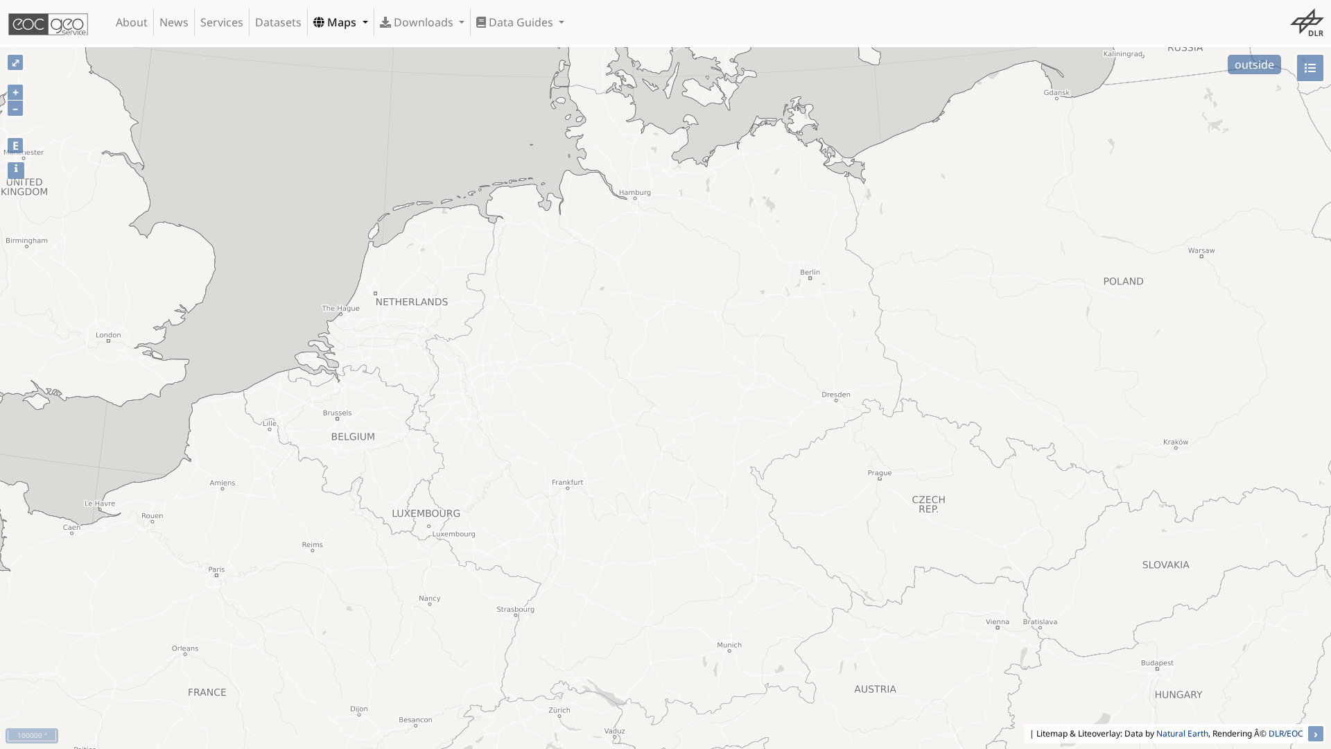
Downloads (423, 22)
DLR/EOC (1286, 733)
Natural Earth (1182, 733)
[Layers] (1310, 68)
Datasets (278, 22)
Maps (341, 22)
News (174, 22)
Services (221, 22)
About (132, 22)
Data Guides (521, 22)
